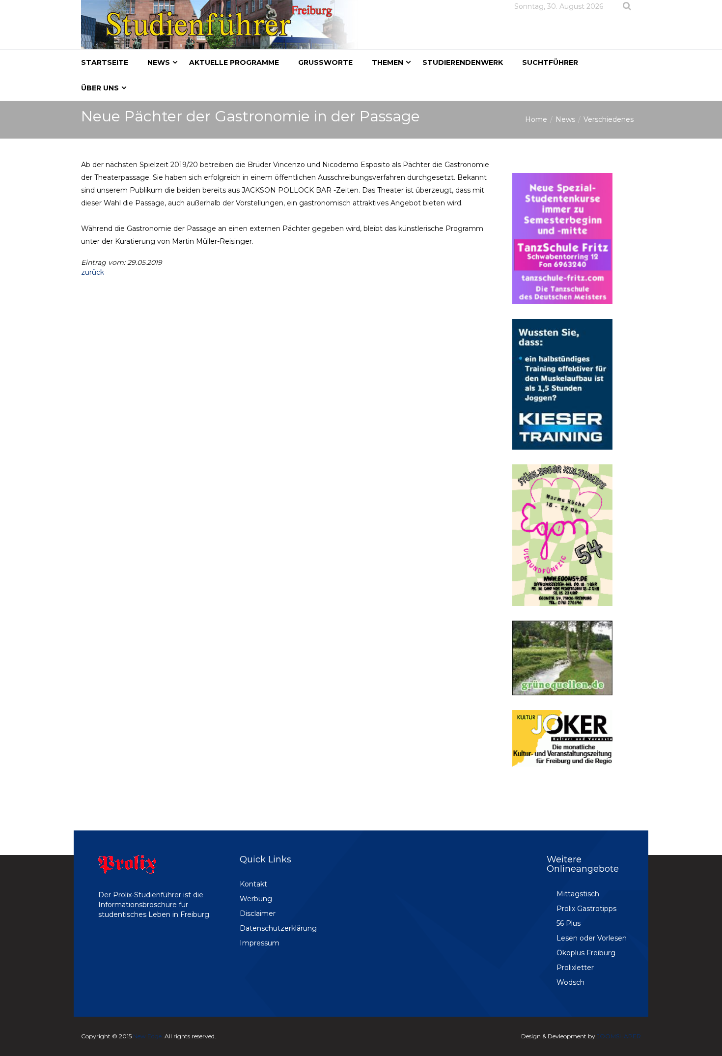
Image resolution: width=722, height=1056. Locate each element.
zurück (92, 272)
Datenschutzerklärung (278, 928)
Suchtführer (550, 62)
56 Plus (568, 923)
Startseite (104, 62)
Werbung (256, 898)
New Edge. (148, 1036)
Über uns (100, 88)
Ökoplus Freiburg (585, 952)
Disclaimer (258, 913)
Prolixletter (575, 967)
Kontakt (253, 884)
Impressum (259, 943)
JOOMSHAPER (619, 1036)
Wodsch (570, 982)
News (158, 62)
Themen (387, 62)
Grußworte (325, 62)
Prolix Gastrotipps (586, 908)
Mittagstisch (577, 893)
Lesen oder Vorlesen (591, 938)
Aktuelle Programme (234, 62)
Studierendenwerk (462, 62)
